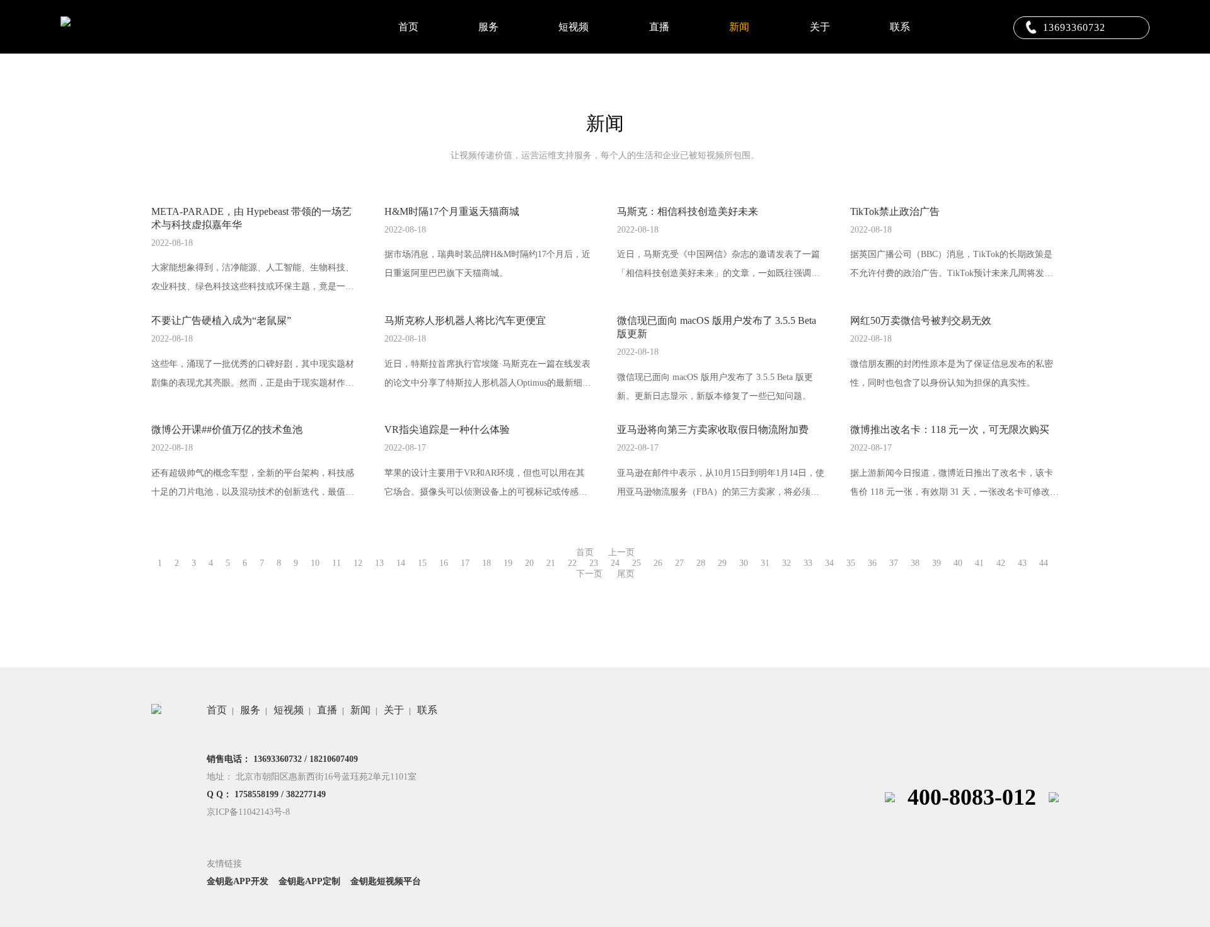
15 (422, 563)
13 (379, 563)
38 (915, 563)
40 (958, 563)
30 (743, 563)
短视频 (573, 26)
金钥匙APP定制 (309, 881)
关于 (820, 26)
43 (1022, 563)
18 (486, 563)
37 (893, 563)
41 (979, 563)
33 (808, 563)
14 (400, 563)
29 (722, 563)
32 (786, 563)
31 (765, 563)
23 (593, 563)
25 (636, 563)
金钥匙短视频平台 (385, 881)
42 (1000, 563)
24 (615, 563)
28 (700, 563)
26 (658, 563)
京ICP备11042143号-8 (248, 812)
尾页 (626, 574)
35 (850, 563)
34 (829, 563)
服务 (488, 26)
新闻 (739, 26)
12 (358, 563)
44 (1043, 563)
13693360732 (1074, 27)
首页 (408, 26)
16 (443, 563)
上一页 (621, 552)
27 (679, 563)
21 (550, 563)
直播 (659, 26)
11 (336, 563)
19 (508, 563)
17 (465, 563)
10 (315, 563)
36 (872, 563)
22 (572, 563)
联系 (900, 26)
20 (529, 563)
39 (936, 563)
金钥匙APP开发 (237, 881)
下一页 (589, 574)
